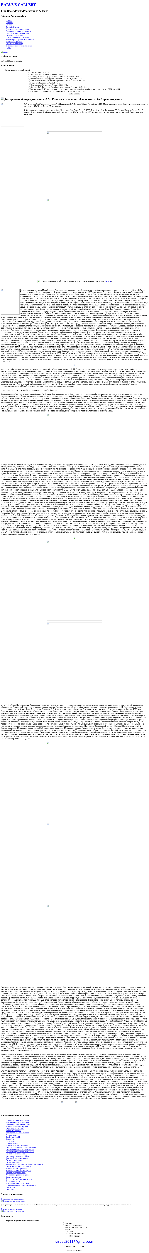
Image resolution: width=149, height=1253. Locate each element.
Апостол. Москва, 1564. (39, 72)
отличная (68, 1223)
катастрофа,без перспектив (75, 1234)
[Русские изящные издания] (12, 1211)
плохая (67, 1229)
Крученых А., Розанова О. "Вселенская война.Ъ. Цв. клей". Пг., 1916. (58, 91)
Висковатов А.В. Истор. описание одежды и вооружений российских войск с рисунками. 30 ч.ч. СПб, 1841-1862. (75, 89)
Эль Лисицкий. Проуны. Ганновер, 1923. (46, 74)
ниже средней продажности (76, 1227)
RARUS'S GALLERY (18, 4)
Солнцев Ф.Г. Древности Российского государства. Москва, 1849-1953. (58, 87)
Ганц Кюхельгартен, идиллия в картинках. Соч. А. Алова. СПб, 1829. (58, 81)
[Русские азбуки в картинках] (13, 1201)
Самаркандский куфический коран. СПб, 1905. (49, 85)
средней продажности (73, 1225)
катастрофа (69, 1231)
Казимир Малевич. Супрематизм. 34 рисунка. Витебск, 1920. (54, 77)
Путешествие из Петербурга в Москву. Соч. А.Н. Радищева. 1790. (56, 79)
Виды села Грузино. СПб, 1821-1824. (45, 83)
